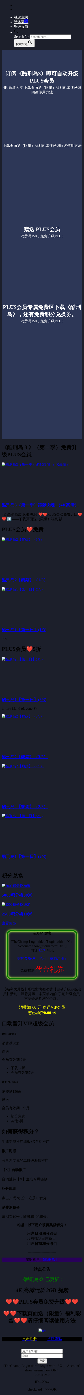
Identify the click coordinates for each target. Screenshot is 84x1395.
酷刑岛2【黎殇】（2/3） (25, 806)
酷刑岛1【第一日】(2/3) (24, 856)
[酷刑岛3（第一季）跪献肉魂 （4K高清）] (36, 464)
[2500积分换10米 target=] (16, 904)
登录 (42, 950)
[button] (16, 32)
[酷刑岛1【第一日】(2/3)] (22, 816)
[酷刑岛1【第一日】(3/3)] (22, 659)
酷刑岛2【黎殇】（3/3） (25, 756)
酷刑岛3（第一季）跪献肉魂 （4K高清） (40, 505)
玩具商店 (21, 22)
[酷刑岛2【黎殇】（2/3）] (23, 766)
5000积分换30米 (17, 895)
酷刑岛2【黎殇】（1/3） (25, 580)
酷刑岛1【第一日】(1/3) (24, 629)
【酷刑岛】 (50, 1260)
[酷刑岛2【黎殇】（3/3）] (23, 716)
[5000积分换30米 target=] (16, 886)
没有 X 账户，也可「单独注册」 (42, 958)
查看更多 (9, 923)
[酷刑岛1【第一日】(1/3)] (22, 589)
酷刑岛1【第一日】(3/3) (24, 699)
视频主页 (21, 17)
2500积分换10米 (17, 914)
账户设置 (21, 26)
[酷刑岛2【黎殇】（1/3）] (23, 539)
